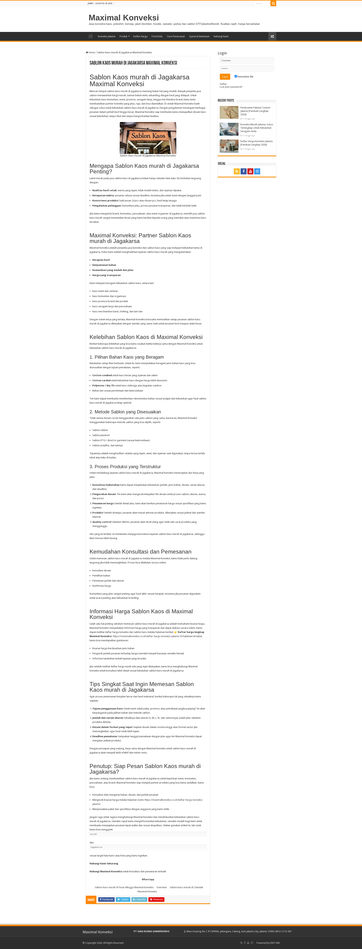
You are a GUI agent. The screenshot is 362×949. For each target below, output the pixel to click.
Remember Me (245, 76)
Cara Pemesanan (176, 36)
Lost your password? (231, 86)
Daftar (223, 84)
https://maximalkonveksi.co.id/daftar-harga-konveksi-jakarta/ (146, 636)
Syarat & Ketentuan (199, 36)
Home (91, 36)
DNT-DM (275, 942)
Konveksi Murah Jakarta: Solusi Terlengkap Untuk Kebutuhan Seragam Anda (256, 128)
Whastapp (148, 879)
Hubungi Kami (221, 36)
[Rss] (237, 171)
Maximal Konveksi (124, 17)
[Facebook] (244, 171)
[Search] (273, 3)
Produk (123, 36)
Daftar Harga (140, 36)
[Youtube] (250, 171)
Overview (161, 887)
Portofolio (157, 36)
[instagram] (257, 171)
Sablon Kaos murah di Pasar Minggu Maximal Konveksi (124, 887)
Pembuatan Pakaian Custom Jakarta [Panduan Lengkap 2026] (255, 111)
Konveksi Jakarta (106, 36)
